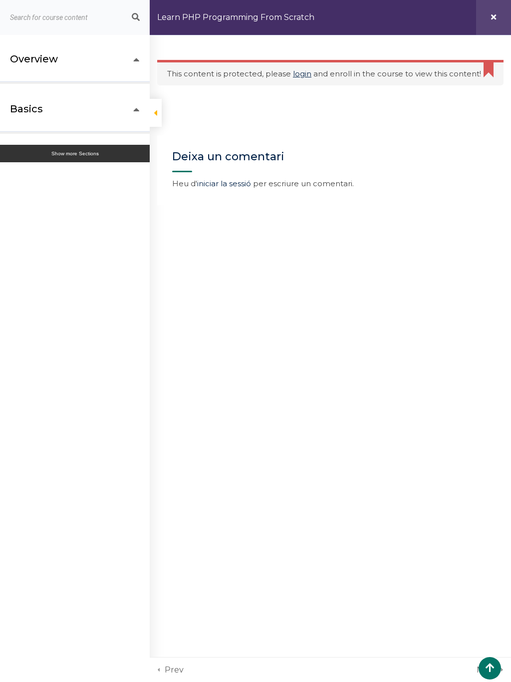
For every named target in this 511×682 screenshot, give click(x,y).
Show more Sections (75, 153)
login (302, 73)
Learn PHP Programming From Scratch (235, 17)
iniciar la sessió (224, 183)
